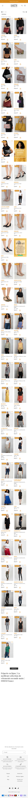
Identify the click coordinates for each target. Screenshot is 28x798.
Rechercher (19, 773)
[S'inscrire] (23, 752)
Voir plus (14, 668)
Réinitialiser (4, 14)
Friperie (8, 773)
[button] (2, 5)
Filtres (24, 11)
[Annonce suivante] (25, 1)
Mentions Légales (20, 776)
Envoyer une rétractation (20, 780)
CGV (8, 776)
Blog (8, 779)
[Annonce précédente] (2, 1)
